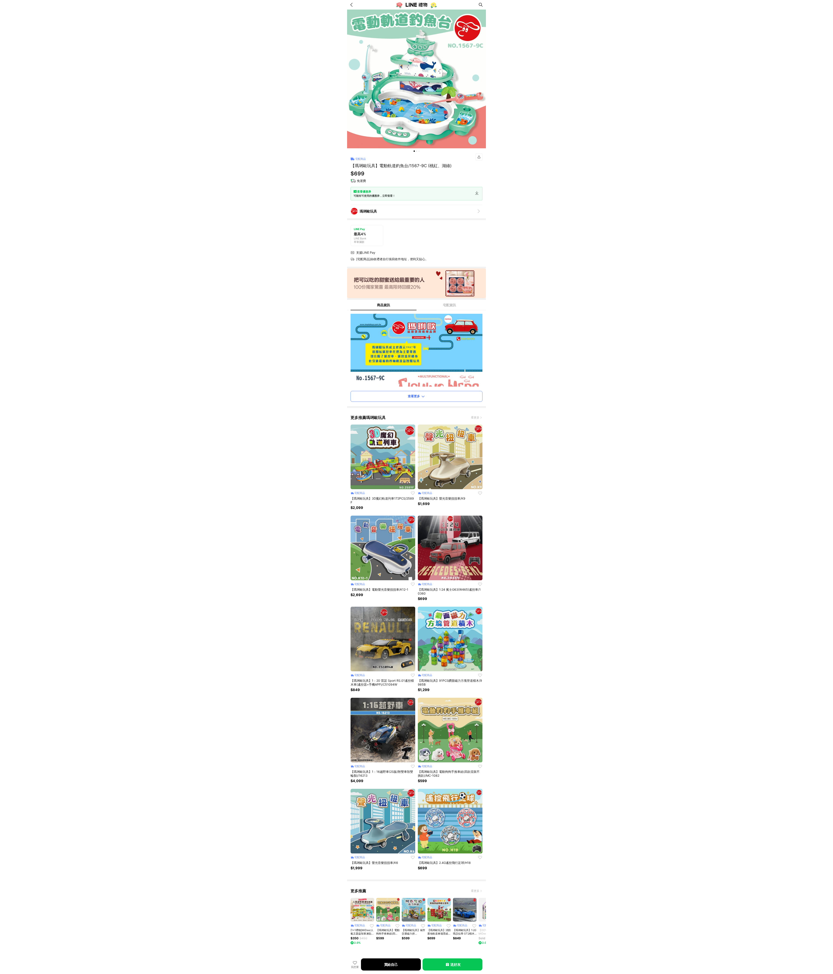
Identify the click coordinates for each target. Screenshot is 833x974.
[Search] (480, 4)
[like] (412, 493)
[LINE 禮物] (416, 5)
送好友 (455, 964)
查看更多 (414, 396)
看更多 (475, 417)
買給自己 (391, 964)
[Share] (479, 157)
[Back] (352, 4)
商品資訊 (383, 305)
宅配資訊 (449, 305)
